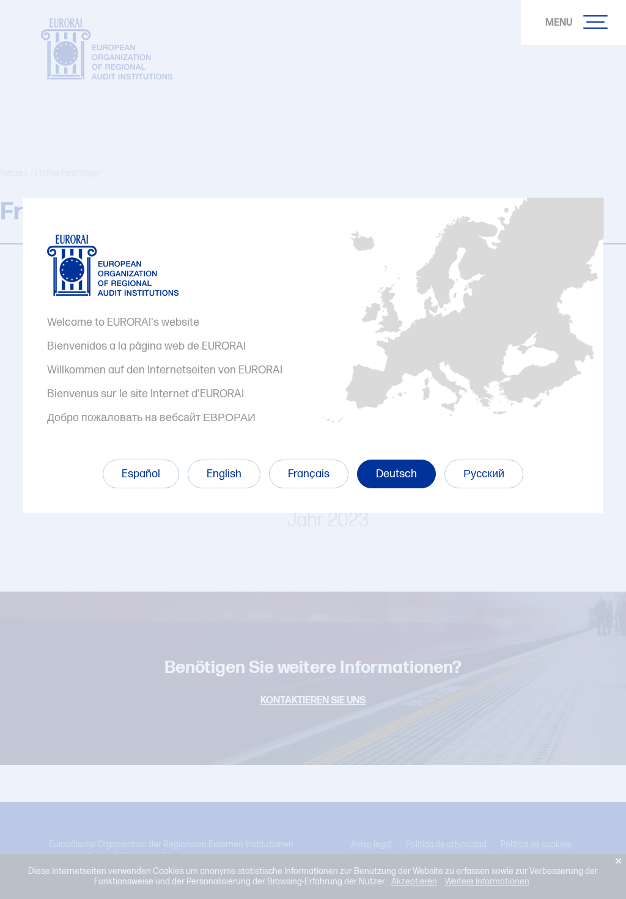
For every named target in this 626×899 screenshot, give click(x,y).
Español (141, 474)
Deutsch (396, 474)
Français (309, 474)
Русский (483, 474)
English (224, 474)
